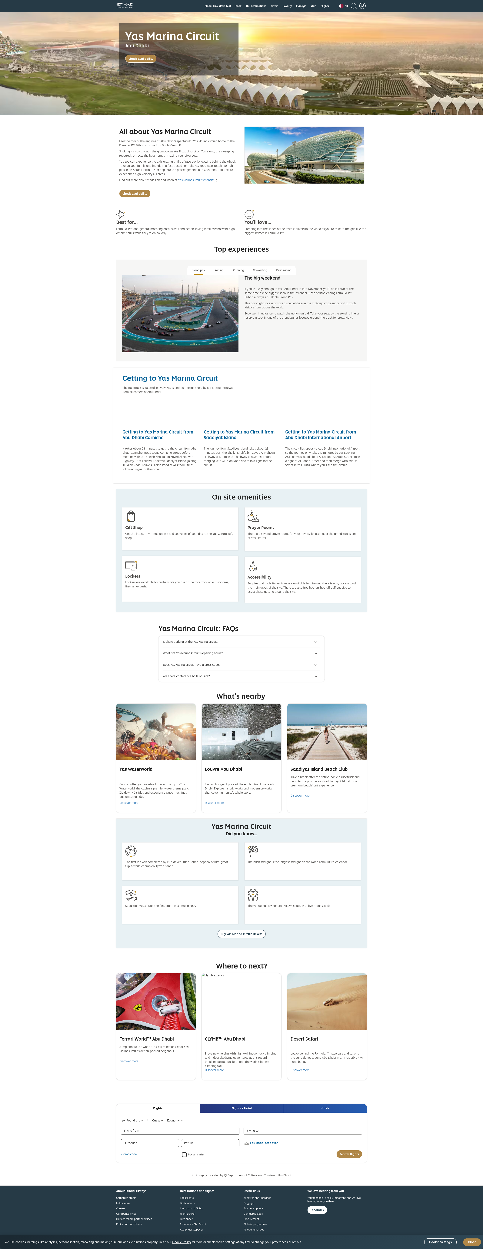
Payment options (253, 1208)
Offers (274, 6)
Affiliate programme (255, 1224)
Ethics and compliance (129, 1224)
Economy (173, 1120)
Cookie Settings (440, 1242)
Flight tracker (187, 1213)
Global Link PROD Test (218, 6)
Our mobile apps (253, 1213)
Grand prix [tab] (198, 270)
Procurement (251, 1219)
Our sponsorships (126, 1213)
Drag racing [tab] (283, 270)
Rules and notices (254, 1229)
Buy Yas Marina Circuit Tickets (241, 934)
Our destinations (256, 6)
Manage (301, 6)
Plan (313, 6)
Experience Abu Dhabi (193, 1224)
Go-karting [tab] (260, 270)
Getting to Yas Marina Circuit (170, 378)
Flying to (252, 1130)
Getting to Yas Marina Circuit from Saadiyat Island (239, 434)
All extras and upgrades (257, 1198)
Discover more (128, 803)
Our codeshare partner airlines (134, 1219)
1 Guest (155, 1120)
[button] (343, 6)
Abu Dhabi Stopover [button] (264, 1143)
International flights (191, 1208)
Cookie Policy (181, 1242)
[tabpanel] (241, 317)
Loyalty (287, 6)
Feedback (317, 1210)
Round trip (133, 1120)
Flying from (131, 1130)
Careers (120, 1208)
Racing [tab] (219, 270)
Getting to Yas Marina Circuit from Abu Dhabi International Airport (320, 434)
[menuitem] (218, 6)
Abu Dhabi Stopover (191, 1229)
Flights (325, 6)
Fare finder (186, 1219)
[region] (241, 1242)
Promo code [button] (129, 1154)
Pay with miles (196, 1154)
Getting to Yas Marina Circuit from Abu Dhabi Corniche (157, 434)
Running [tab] (238, 270)
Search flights (349, 1154)
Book (238, 6)
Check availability (140, 59)
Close (472, 1242)
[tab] (158, 1108)
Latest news (123, 1203)
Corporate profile (126, 1198)
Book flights (187, 1198)
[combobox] (133, 1120)
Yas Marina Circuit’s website (196, 180)
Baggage (249, 1203)
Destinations (187, 1203)
